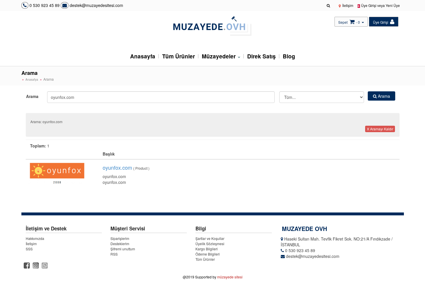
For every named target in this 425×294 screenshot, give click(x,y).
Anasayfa (142, 56)
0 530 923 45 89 (44, 5)
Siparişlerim (119, 238)
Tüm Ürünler (178, 56)
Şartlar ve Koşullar (209, 238)
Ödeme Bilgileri (207, 254)
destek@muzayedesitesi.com (96, 5)
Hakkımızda (35, 238)
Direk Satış (261, 56)
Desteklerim (119, 243)
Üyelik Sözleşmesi (209, 243)
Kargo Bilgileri (206, 248)
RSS (114, 254)
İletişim (347, 5)
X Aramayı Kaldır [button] (380, 128)
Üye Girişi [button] (381, 22)
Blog (289, 56)
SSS (29, 248)
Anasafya (31, 79)
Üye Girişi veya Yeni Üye (380, 5)
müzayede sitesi (230, 276)
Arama (32, 96)
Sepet (343, 22)
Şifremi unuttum (122, 248)
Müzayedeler (219, 56)
